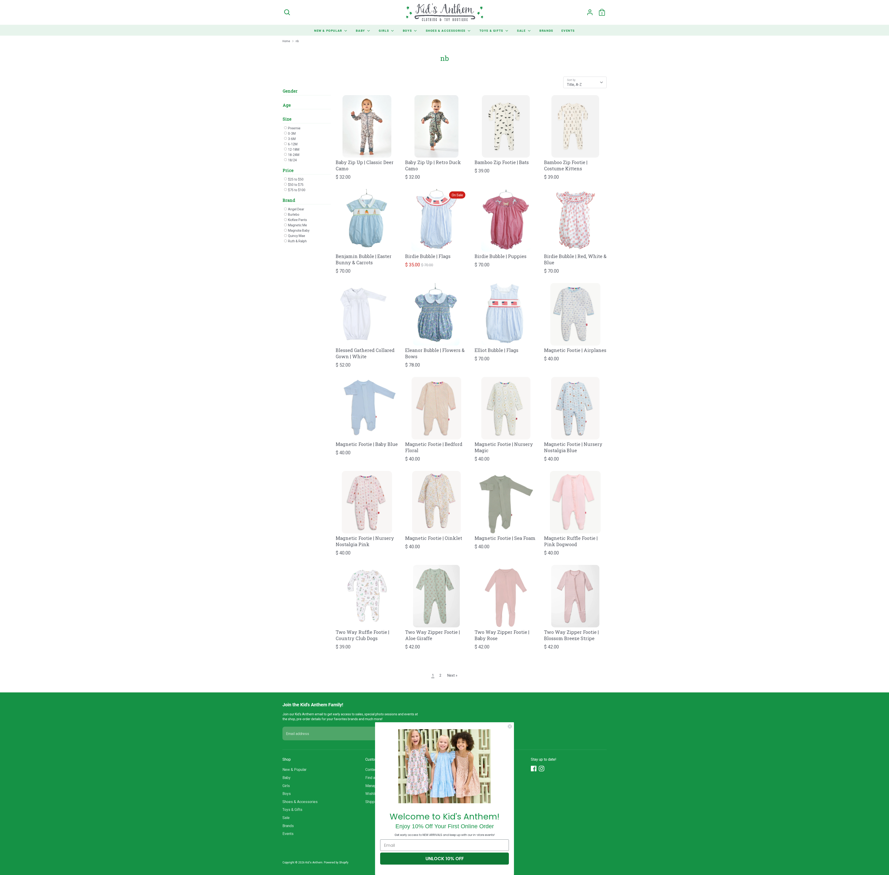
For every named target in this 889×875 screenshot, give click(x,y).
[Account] (590, 12)
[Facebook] (533, 768)
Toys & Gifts (491, 30)
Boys (408, 30)
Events (568, 30)
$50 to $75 (295, 185)
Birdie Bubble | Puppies (500, 256)
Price (288, 170)
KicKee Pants (297, 220)
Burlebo (293, 214)
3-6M (291, 139)
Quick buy (367, 150)
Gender (290, 91)
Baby (361, 30)
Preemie (294, 128)
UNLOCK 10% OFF (445, 858)
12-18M (293, 149)
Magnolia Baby (298, 230)
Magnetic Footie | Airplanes (575, 350)
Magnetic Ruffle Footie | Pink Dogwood (571, 541)
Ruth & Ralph (297, 241)
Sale (522, 30)
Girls (384, 30)
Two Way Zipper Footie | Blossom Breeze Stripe (571, 635)
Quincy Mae (296, 236)
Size (287, 119)
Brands (546, 30)
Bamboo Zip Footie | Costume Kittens (565, 165)
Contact (371, 769)
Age (287, 105)
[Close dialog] (509, 726)
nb (297, 41)
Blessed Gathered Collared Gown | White (365, 353)
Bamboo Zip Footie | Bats (502, 162)
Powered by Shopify (336, 862)
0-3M (291, 133)
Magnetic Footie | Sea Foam (505, 538)
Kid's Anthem (313, 862)
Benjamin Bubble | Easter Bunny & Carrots (363, 259)
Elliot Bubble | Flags (496, 350)
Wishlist (372, 793)
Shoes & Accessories (446, 30)
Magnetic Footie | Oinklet (433, 538)
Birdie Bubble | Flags (428, 256)
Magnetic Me (297, 225)
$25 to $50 (295, 179)
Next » (452, 675)
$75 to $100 (296, 190)
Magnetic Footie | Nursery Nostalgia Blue (573, 447)
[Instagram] (541, 768)
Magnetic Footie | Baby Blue (367, 444)
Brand (289, 200)
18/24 (292, 160)
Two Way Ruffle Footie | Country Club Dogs (362, 635)
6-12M (292, 144)
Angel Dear (295, 209)
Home (286, 41)
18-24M (293, 155)
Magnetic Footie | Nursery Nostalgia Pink (365, 541)
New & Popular (328, 30)
